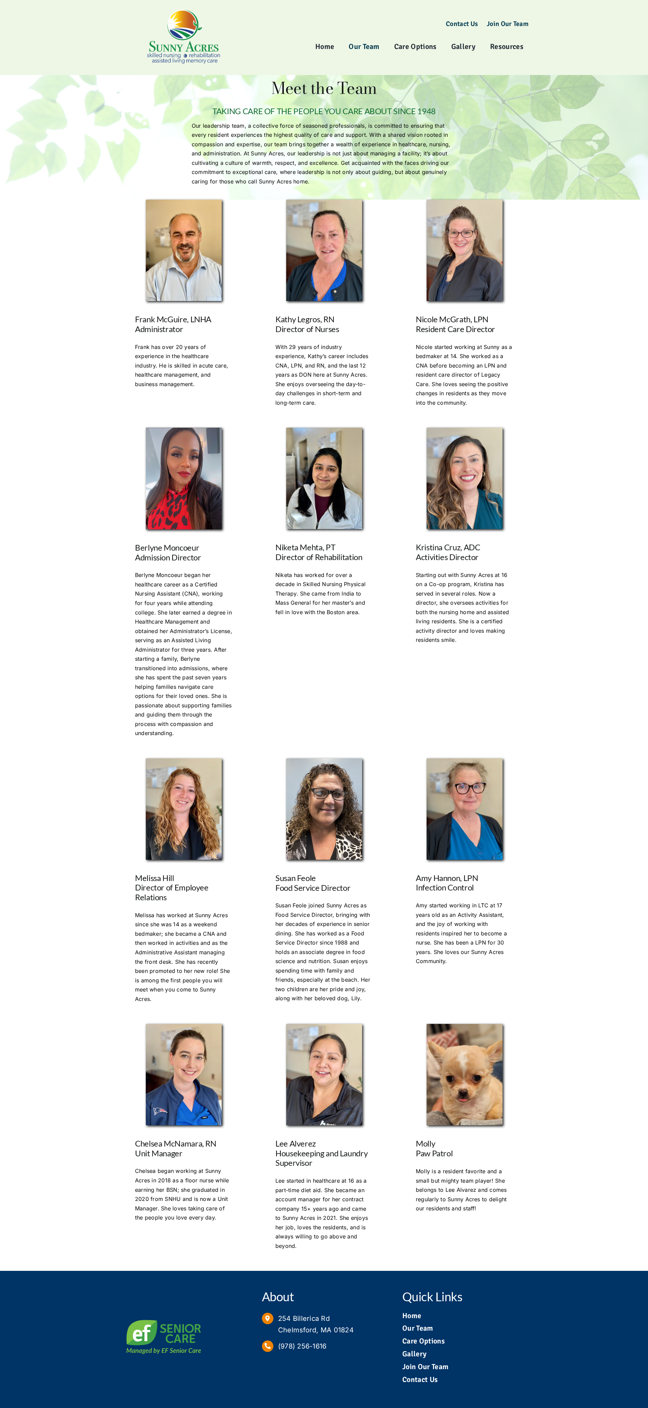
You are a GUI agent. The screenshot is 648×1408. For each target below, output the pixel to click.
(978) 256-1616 (302, 1346)
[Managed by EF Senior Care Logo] (164, 1317)
